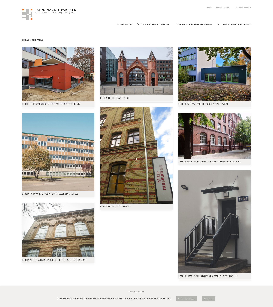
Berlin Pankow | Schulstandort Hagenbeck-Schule (50, 193)
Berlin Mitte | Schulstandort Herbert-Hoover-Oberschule (54, 259)
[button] (58, 74)
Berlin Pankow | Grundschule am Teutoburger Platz (51, 104)
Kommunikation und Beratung (236, 24)
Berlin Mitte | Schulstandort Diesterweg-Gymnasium (207, 276)
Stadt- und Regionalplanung (155, 24)
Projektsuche (222, 7)
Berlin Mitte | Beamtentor (115, 97)
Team (209, 7)
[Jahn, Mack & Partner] (49, 15)
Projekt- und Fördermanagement (195, 24)
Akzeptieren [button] (209, 298)
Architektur (126, 24)
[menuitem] (209, 5)
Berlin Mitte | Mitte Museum (115, 206)
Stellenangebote (242, 7)
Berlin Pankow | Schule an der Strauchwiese (203, 104)
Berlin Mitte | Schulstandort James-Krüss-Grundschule (209, 161)
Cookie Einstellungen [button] (186, 298)
